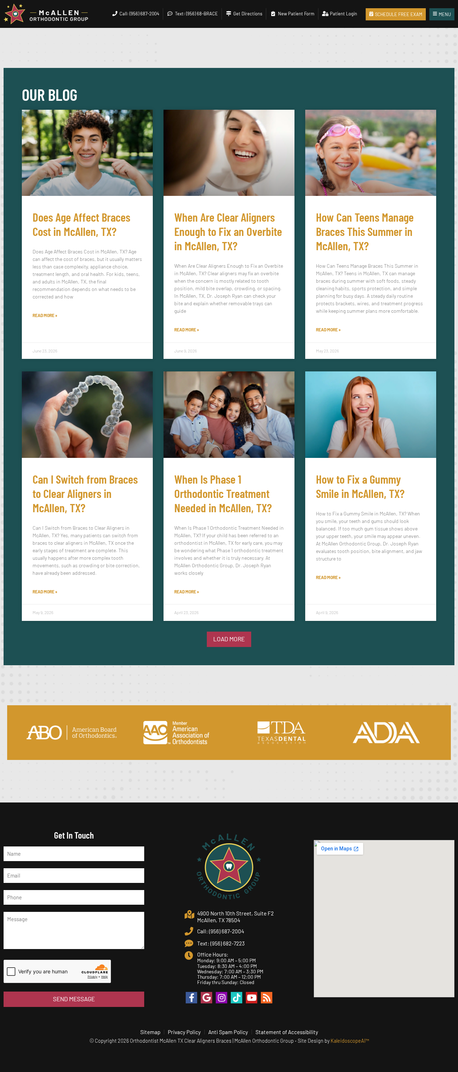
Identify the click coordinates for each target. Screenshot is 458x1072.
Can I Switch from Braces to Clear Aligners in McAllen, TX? (85, 493)
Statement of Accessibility (286, 1032)
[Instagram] (221, 997)
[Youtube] (251, 997)
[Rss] (266, 997)
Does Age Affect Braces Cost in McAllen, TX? (81, 224)
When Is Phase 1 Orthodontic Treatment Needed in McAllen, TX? (223, 493)
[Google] (206, 997)
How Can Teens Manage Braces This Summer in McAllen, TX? (365, 231)
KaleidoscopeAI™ (350, 1041)
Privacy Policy (184, 1032)
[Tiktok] (236, 997)
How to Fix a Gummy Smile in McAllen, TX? (360, 486)
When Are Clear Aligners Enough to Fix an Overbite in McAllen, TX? (228, 231)
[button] (229, 639)
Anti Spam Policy (228, 1032)
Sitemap (150, 1032)
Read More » (45, 315)
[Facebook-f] (191, 997)
